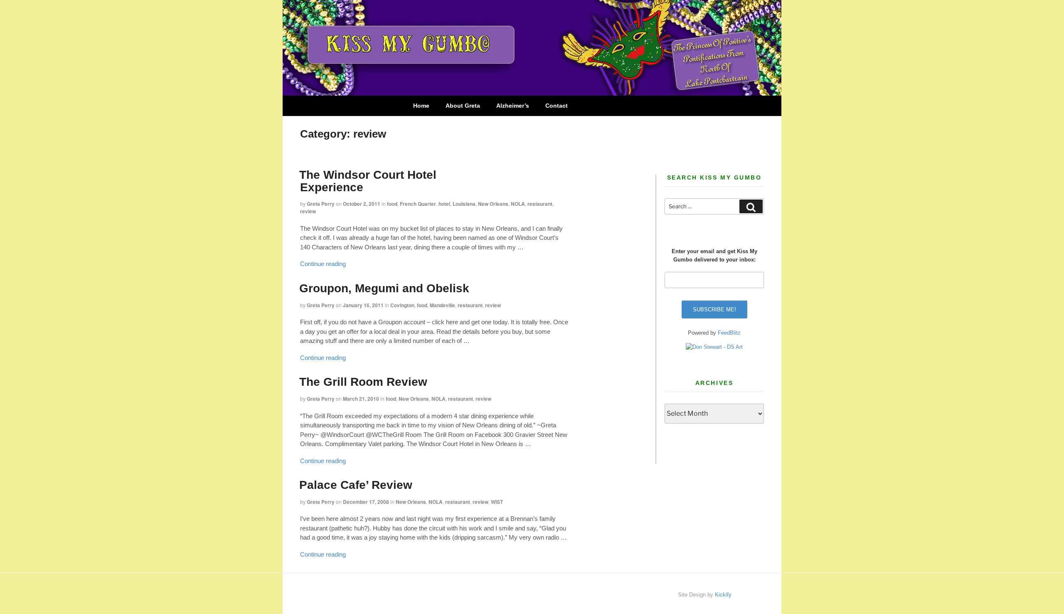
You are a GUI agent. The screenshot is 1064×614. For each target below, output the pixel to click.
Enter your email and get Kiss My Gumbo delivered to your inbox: (714, 255)
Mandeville (442, 305)
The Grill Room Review (363, 381)
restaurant (539, 203)
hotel (444, 203)
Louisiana (464, 203)
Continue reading (323, 263)
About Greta (463, 105)
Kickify (723, 595)
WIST (497, 502)
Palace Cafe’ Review (355, 484)
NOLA (518, 203)
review (308, 211)
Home (421, 105)
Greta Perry (321, 203)
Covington (402, 305)
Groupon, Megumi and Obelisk (384, 288)
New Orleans (493, 203)
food (392, 203)
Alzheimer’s (512, 105)
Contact (556, 105)
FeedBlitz (729, 333)
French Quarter (418, 203)
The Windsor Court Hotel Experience (367, 181)
